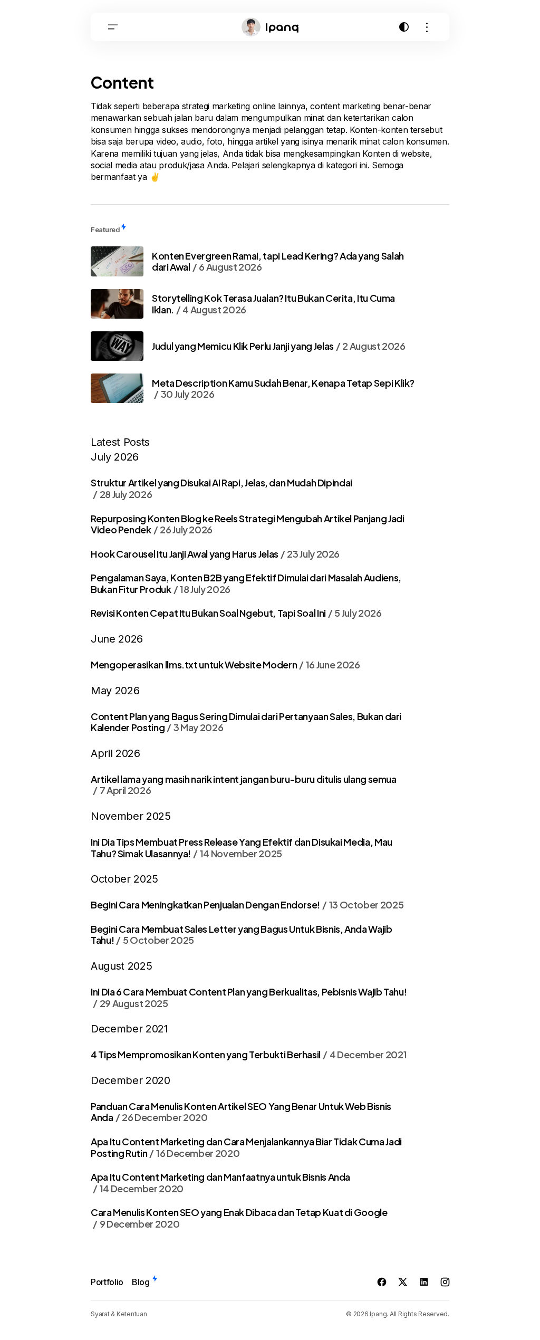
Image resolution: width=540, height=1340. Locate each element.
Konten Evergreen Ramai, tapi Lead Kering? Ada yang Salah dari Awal (278, 261)
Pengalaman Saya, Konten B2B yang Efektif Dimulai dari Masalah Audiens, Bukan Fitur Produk (246, 583)
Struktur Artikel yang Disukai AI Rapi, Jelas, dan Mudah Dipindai (221, 488)
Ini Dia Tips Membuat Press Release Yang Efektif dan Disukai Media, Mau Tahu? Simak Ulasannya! (241, 847)
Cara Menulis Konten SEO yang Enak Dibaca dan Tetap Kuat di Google (239, 1218)
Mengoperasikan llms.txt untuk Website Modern (225, 665)
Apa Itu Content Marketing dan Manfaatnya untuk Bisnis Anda (220, 1182)
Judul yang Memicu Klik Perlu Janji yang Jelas (279, 346)
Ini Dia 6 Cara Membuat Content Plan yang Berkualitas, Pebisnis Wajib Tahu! (249, 997)
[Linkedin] (424, 1282)
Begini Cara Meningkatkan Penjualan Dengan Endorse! (247, 905)
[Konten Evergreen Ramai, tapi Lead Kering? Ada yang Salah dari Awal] (117, 261)
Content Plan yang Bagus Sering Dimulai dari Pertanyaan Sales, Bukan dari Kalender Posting (246, 722)
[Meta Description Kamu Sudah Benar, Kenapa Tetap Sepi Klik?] (117, 388)
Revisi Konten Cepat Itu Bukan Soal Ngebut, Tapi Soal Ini (236, 613)
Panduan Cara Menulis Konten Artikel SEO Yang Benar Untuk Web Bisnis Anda (241, 1111)
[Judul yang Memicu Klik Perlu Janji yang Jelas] (117, 346)
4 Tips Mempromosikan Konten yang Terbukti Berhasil (249, 1054)
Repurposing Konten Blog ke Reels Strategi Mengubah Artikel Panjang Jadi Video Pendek (247, 524)
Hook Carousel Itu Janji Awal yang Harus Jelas (215, 554)
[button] (112, 27)
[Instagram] (445, 1282)
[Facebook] (381, 1282)
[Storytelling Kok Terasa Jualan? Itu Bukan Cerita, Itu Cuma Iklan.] (117, 304)
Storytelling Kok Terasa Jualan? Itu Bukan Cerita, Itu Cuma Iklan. (273, 303)
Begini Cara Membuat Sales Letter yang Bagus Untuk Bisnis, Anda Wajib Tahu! (241, 934)
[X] (402, 1282)
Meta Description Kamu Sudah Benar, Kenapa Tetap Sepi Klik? (283, 388)
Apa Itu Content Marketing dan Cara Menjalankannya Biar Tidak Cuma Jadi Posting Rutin (246, 1147)
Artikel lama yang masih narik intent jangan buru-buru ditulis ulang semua (244, 784)
